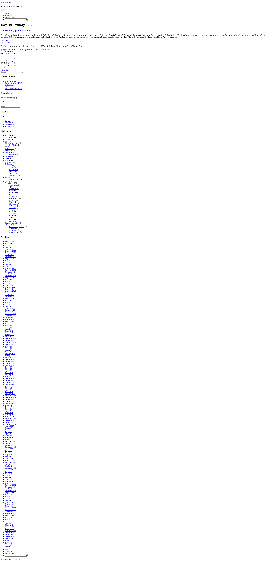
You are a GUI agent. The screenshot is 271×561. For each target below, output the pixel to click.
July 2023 (8, 300)
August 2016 (9, 449)
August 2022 (9, 321)
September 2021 (10, 342)
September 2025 (10, 257)
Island (11, 202)
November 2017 (10, 420)
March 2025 (9, 266)
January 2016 (9, 460)
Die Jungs (8, 141)
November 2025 (10, 253)
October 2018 (9, 399)
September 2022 (10, 319)
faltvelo (11, 196)
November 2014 (10, 487)
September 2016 (10, 447)
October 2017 (9, 422)
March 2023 (9, 308)
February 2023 (10, 310)
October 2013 (9, 512)
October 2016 (9, 445)
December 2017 (10, 418)
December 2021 (10, 337)
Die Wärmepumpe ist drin (13, 89)
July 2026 (8, 243)
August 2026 (9, 241)
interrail (11, 200)
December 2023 (10, 291)
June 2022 (8, 325)
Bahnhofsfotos (14, 189)
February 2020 (10, 375)
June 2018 (8, 407)
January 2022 (9, 335)
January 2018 (9, 416)
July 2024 (8, 279)
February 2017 (10, 437)
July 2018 (8, 405)
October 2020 (9, 361)
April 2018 (8, 411)
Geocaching (13, 198)
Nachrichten (9, 156)
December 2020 (10, 357)
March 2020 (9, 373)
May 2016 (8, 455)
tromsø (11, 219)
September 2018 (10, 401)
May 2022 (8, 327)
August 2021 (9, 344)
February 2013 (10, 527)
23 (2, 65)
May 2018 (8, 409)
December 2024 (10, 270)
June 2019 (8, 386)
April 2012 (8, 546)
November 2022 (10, 316)
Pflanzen (8, 160)
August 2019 (9, 384)
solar (10, 137)
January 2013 (9, 529)
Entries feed (9, 123)
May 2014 (8, 498)
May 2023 (8, 304)
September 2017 (10, 424)
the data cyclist (6, 2)
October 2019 (9, 380)
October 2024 (9, 274)
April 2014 (8, 500)
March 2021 (9, 352)
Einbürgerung (14, 179)
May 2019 (8, 388)
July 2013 (8, 517)
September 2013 (10, 513)
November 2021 (10, 338)
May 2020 (8, 369)
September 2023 (10, 297)
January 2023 (9, 312)
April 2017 (8, 434)
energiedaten (13, 185)
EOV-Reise (13, 145)
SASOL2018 (13, 170)
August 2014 (9, 493)
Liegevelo (26, 50)
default (7, 139)
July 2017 (8, 428)
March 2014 (9, 502)
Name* (3, 101)
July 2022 (8, 323)
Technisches (9, 183)
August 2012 (9, 538)
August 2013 (9, 515)
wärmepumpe (13, 232)
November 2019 (10, 378)
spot (10, 217)
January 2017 (9, 439)
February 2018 (10, 415)
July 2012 (8, 540)
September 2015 (10, 468)
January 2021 (9, 356)
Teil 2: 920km (5, 42)
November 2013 (10, 510)
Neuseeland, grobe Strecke (15, 30)
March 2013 (9, 525)
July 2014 (8, 494)
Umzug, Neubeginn (11, 223)
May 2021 (8, 348)
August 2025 (9, 259)
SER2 (11, 172)
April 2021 (8, 350)
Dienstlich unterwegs (12, 143)
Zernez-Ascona (14, 221)
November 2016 (10, 443)
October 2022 (9, 318)
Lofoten (12, 206)
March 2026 (9, 249)
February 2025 (10, 268)
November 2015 (10, 464)
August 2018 (9, 403)
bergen (11, 191)
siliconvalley (13, 154)
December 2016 (10, 441)
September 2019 (10, 382)
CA (10, 194)
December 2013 (10, 508)
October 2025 (9, 255)
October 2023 (9, 295)
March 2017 (9, 435)
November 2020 (10, 359)
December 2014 (10, 485)
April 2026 (8, 247)
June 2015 (8, 474)
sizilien (11, 215)
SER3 (11, 173)
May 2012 (8, 544)
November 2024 (10, 272)
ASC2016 (12, 168)
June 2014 (8, 496)
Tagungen (8, 181)
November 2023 (10, 293)
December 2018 (10, 396)
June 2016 (8, 453)
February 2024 (10, 287)
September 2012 (10, 536)
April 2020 (8, 371)
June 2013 (8, 519)
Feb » (8, 70)
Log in (7, 121)
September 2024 (10, 276)
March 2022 (9, 331)
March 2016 (9, 458)
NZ (31, 50)
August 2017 (9, 426)
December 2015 (10, 462)
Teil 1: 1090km (6, 40)
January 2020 (9, 376)
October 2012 (9, 534)
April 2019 (8, 390)
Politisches (8, 162)
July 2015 (8, 472)
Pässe (7, 14)
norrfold (12, 208)
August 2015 (9, 470)
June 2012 (8, 542)
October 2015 (9, 466)
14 (12, 61)
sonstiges (8, 177)
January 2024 (9, 289)
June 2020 (8, 367)
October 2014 (9, 489)
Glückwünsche (10, 147)
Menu (3, 10)
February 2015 (10, 481)
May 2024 (8, 283)
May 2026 (8, 245)
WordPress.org (10, 126)
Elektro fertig (9, 85)
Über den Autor (10, 17)
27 (10, 65)
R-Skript (8, 164)
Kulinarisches (9, 149)
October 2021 (9, 340)
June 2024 (8, 281)
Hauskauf (12, 229)
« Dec (3, 70)
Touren (36, 50)
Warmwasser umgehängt (13, 87)
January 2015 (9, 483)
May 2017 (8, 432)
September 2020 (10, 363)
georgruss (4, 50)
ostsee (7, 158)
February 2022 (10, 333)
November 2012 (10, 533)
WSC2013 (12, 175)
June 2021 (8, 346)
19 (8, 63)
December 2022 (10, 314)
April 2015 (8, 477)
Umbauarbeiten (14, 231)
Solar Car (8, 166)
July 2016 (8, 451)
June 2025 (8, 260)
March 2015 (9, 479)
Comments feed (10, 124)
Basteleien (8, 135)
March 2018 (9, 413)
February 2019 (10, 394)
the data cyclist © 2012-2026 (10, 559)
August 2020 (9, 365)
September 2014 (10, 491)
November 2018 (10, 397)
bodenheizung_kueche (16, 227)
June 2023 (8, 302)
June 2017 (8, 430)
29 (15, 65)
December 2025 (10, 251)
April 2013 (8, 523)
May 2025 (8, 262)
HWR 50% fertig (11, 81)
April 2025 (8, 264)
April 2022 (8, 329)
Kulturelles (8, 151)
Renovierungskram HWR (13, 83)
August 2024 (9, 278)
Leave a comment (44, 50)
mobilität (8, 152)
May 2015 (8, 475)
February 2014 (10, 504)
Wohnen (8, 225)
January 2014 (9, 506)
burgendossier (14, 192)
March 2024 (9, 285)
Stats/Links (8, 15)
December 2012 (10, 531)
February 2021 (10, 354)
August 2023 (9, 298)
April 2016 (8, 456)
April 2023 (8, 306)
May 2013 (8, 521)
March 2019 (9, 392)
